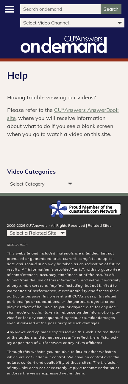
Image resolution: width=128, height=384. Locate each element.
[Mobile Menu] (9, 9)
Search (111, 9)
